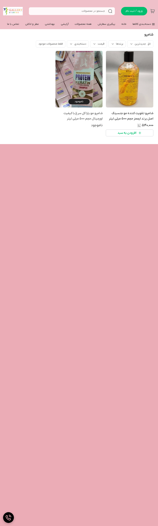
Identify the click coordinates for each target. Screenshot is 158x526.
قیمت (101, 44)
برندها (119, 44)
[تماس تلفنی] (8, 517)
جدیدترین (140, 44)
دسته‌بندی (80, 44)
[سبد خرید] (152, 11)
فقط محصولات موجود (50, 44)
